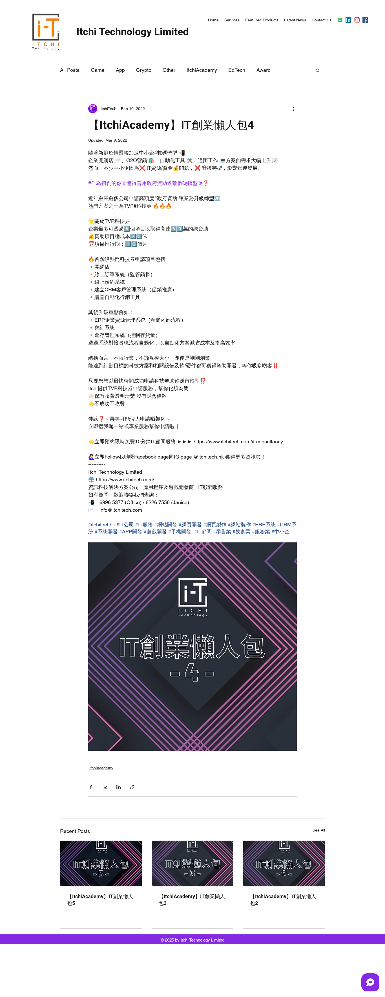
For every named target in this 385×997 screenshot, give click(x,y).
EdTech (236, 70)
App (120, 70)
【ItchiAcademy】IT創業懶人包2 (283, 899)
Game (98, 70)
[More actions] (293, 108)
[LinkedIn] (348, 20)
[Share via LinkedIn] (118, 787)
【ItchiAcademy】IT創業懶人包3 (192, 899)
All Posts (69, 70)
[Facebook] (365, 20)
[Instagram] (357, 20)
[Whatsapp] (340, 20)
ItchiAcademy (202, 70)
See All (319, 830)
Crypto (143, 70)
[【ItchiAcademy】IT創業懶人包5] (101, 863)
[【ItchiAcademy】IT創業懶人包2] (284, 863)
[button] (317, 70)
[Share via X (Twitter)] (104, 787)
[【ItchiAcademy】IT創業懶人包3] (192, 863)
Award (263, 70)
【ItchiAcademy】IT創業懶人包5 (100, 899)
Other (169, 70)
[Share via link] (132, 787)
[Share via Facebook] (91, 787)
